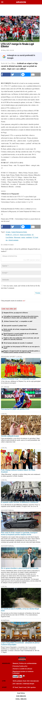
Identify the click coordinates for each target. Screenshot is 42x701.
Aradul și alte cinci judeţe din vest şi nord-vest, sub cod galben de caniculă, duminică (21, 338)
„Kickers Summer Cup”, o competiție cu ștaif (18, 321)
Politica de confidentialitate (27, 663)
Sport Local (22, 687)
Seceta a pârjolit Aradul (10, 436)
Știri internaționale (33, 681)
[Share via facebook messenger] (26, 74)
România (5, 620)
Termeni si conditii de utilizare (22, 669)
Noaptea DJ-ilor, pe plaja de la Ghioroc (16, 312)
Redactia (15, 663)
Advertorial (7, 510)
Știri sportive (31, 687)
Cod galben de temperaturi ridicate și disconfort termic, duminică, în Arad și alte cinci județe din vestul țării (21, 317)
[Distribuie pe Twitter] (16, 74)
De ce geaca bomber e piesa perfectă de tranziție (19, 568)
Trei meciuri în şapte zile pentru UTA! (15, 409)
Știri (4, 681)
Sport (4, 687)
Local (4, 414)
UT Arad (5, 387)
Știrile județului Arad (19, 681)
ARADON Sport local (11, 356)
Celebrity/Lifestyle (28, 683)
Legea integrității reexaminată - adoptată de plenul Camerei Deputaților (20, 643)
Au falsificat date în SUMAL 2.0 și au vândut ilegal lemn (20, 610)
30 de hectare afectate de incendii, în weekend (18, 343)
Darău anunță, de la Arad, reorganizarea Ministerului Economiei (20, 330)
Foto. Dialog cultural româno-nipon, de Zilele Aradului (18, 471)
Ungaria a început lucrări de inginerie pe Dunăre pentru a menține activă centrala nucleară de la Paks (22, 351)
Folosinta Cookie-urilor (20, 666)
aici (24, 301)
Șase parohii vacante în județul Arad (15, 325)
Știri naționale (17, 683)
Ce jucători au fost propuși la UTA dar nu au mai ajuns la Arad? (21, 347)
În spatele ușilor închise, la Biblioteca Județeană (19, 502)
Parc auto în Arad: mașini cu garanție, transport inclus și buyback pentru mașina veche (19, 533)
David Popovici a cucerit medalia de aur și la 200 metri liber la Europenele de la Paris (21, 334)
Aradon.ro (6, 663)
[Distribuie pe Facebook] (6, 74)
